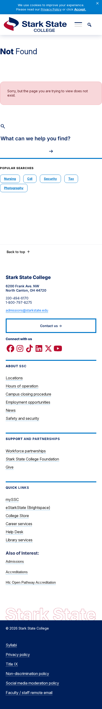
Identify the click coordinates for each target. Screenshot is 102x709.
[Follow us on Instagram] (20, 348)
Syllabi (11, 645)
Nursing (10, 179)
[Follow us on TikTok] (29, 348)
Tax (71, 179)
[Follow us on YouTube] (58, 348)
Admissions (15, 561)
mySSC (12, 499)
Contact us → (51, 326)
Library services (19, 540)
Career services (19, 523)
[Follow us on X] (48, 348)
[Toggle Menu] (78, 24)
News (11, 410)
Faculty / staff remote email (29, 692)
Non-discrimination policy (27, 673)
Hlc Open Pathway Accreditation (31, 582)
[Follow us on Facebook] (10, 348)
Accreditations (17, 572)
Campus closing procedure (28, 394)
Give (10, 467)
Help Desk (14, 531)
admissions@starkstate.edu (27, 310)
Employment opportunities (28, 402)
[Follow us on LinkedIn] (39, 348)
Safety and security (22, 418)
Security (50, 179)
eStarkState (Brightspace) (28, 507)
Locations (14, 378)
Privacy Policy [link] (51, 9)
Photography (13, 188)
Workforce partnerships (26, 451)
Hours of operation (22, 386)
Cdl (29, 179)
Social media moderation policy (32, 683)
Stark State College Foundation (32, 459)
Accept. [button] (80, 9)
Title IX (12, 664)
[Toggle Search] (89, 24)
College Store (17, 515)
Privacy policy (18, 654)
